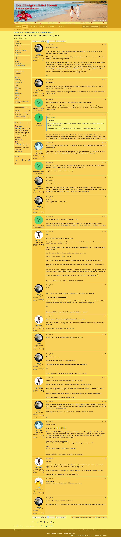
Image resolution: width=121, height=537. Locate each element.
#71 (105, 285)
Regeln (17, 57)
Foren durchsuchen (27, 29)
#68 (105, 197)
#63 (105, 99)
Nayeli (16, 92)
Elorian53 (39, 152)
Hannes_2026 (18, 82)
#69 (105, 216)
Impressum (18, 63)
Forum (17, 41)
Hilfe (16, 59)
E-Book (17, 48)
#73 (105, 334)
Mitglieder (51, 26)
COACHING (18, 46)
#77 (105, 421)
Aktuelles (32, 26)
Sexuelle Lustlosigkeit (102, 23)
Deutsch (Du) (18, 530)
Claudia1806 (18, 89)
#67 (105, 177)
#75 (105, 377)
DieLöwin (17, 77)
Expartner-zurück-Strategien (30, 23)
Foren (25, 26)
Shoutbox (61, 26)
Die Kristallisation (20, 65)
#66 (105, 162)
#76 (105, 401)
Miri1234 (17, 95)
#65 (105, 142)
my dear (17, 98)
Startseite (18, 26)
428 (57, 41)
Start (106, 530)
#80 (105, 498)
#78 (105, 458)
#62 (105, 79)
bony (16, 76)
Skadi (38, 487)
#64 (105, 114)
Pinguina (17, 97)
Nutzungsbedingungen (71, 530)
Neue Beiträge (17, 29)
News (16, 54)
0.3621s (92, 535)
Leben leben (26, 118)
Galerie (41, 26)
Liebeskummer (66, 23)
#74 (105, 354)
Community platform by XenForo (61, 533)
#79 (105, 478)
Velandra (17, 87)
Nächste (62, 41)
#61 (105, 44)
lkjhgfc (16, 90)
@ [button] (17, 126)
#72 (105, 316)
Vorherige (36, 41)
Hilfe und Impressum (97, 530)
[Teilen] (103, 45)
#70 (105, 231)
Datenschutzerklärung (85, 530)
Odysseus (17, 79)
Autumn (17, 84)
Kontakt (17, 61)
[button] (36, 26)
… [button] (54, 41)
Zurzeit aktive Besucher (19, 72)
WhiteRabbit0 (18, 93)
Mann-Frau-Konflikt (50, 23)
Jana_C (16, 85)
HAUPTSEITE (18, 43)
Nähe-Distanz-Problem (84, 23)
